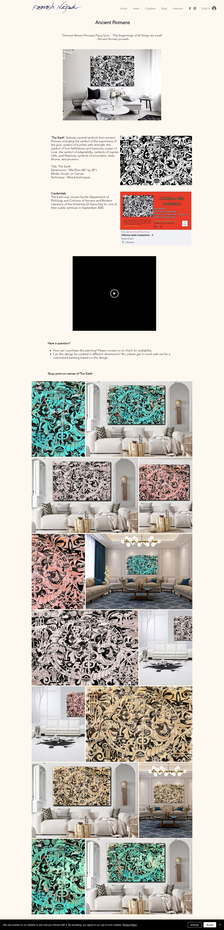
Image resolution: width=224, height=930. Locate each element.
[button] (150, 7)
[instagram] (194, 8)
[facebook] (190, 8)
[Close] (220, 924)
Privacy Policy (129, 924)
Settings (194, 924)
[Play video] (114, 293)
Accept (209, 924)
